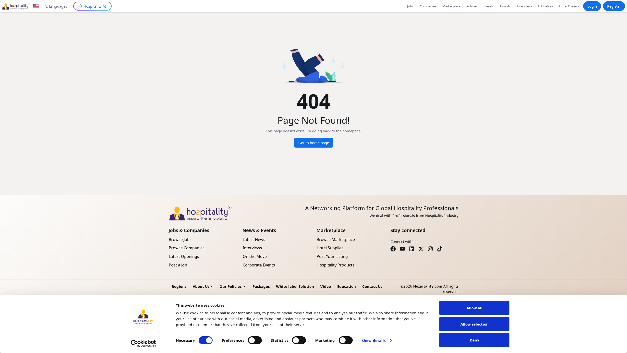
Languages (58, 6)
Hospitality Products (335, 265)
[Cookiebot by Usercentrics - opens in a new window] (143, 343)
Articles (472, 6)
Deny (474, 340)
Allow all (474, 307)
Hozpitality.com (427, 286)
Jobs (410, 6)
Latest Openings (184, 256)
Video (325, 286)
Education (545, 6)
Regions (179, 286)
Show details (374, 340)
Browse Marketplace (336, 239)
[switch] (255, 340)
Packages (261, 286)
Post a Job (178, 265)
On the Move (255, 256)
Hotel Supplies (330, 248)
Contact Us (372, 286)
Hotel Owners (569, 6)
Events (489, 6)
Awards (505, 6)
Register (614, 6)
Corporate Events (259, 265)
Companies (428, 6)
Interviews (524, 6)
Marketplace (451, 6)
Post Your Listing (332, 256)
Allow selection (474, 324)
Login (592, 6)
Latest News (254, 239)
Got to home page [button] (313, 142)
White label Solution (295, 286)
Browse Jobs (180, 239)
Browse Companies (187, 248)
